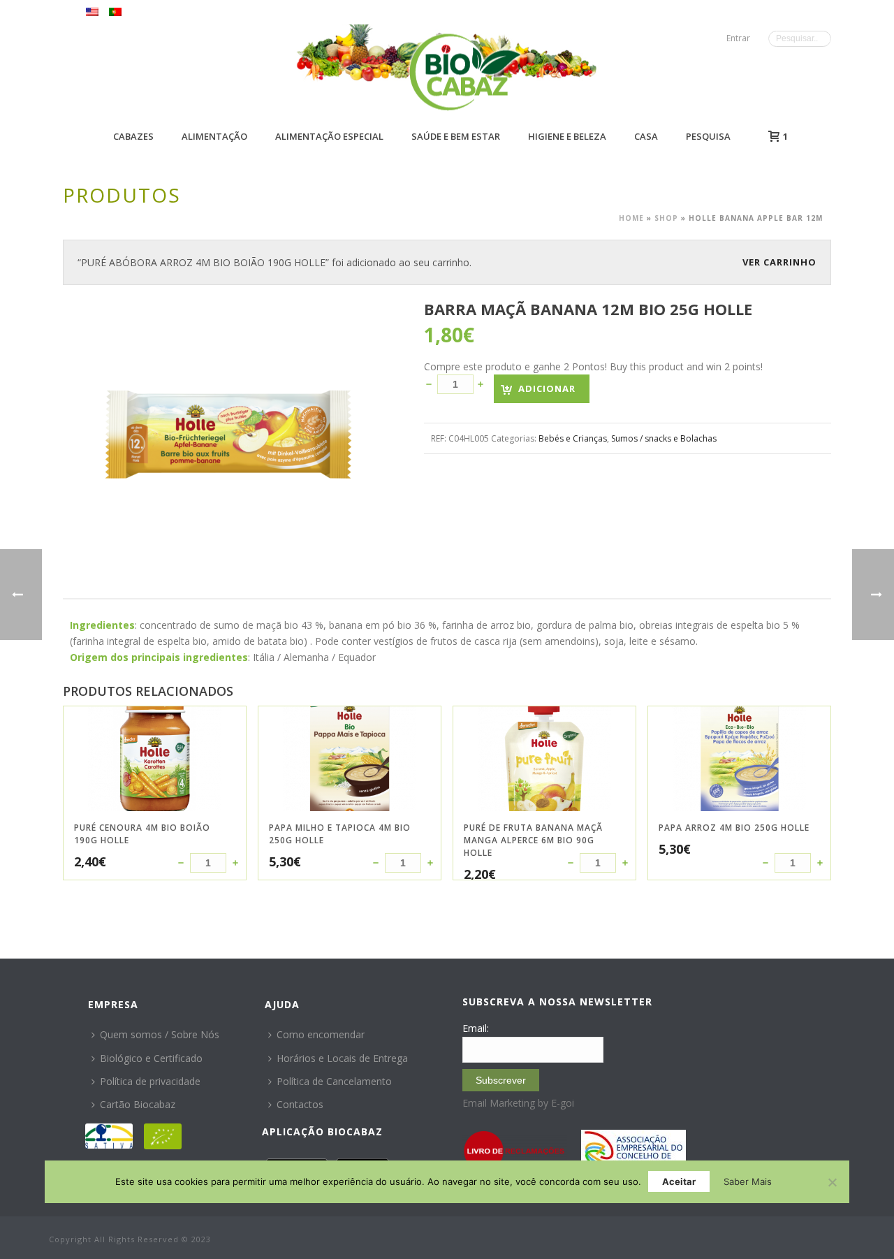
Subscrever (501, 1080)
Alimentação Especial (329, 136)
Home (631, 218)
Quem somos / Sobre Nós (159, 1034)
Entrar (738, 38)
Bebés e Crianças (572, 438)
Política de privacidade (150, 1081)
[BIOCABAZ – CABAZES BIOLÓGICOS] (464, 71)
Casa (646, 136)
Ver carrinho (779, 262)
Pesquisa (708, 136)
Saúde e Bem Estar (455, 136)
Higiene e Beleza (567, 136)
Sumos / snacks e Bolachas (664, 438)
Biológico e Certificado (151, 1058)
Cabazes (133, 136)
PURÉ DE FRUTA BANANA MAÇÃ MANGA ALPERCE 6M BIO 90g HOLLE (533, 840)
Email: (475, 1028)
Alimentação (214, 136)
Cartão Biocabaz (137, 1104)
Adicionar (547, 388)
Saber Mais (748, 1181)
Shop (666, 218)
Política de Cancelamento (334, 1081)
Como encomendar (321, 1034)
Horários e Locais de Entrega (342, 1058)
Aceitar (679, 1181)
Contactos (300, 1104)
